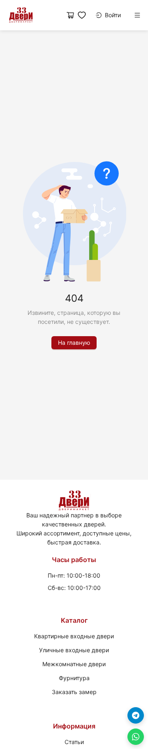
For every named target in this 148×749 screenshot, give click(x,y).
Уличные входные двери (74, 650)
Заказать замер (74, 691)
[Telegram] (135, 715)
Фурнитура (74, 677)
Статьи (74, 741)
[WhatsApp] (135, 737)
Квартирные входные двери (74, 636)
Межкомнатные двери (74, 663)
